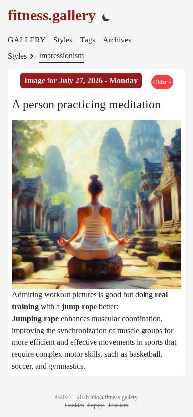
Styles (62, 40)
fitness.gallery (52, 15)
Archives (117, 40)
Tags (87, 40)
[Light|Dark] (106, 17)
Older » (162, 82)
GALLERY (27, 40)
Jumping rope (35, 318)
